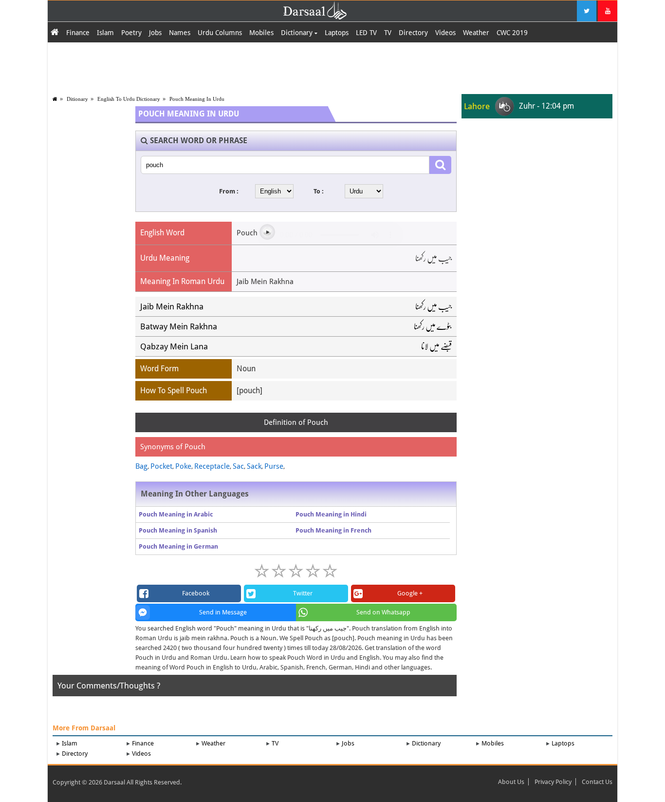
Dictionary (297, 33)
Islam (105, 33)
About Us (511, 781)
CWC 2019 (512, 33)
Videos (445, 33)
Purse (273, 466)
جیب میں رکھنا (433, 306)
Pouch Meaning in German (178, 546)
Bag (141, 466)
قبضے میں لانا (436, 346)
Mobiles (261, 33)
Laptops (337, 33)
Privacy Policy (553, 781)
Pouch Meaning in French (333, 530)
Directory (413, 33)
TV (387, 33)
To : (319, 191)
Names (179, 33)
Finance (78, 33)
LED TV (366, 33)
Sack (254, 466)
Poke (183, 466)
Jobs (155, 33)
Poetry (131, 33)
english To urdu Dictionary (128, 99)
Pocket (161, 466)
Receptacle (212, 466)
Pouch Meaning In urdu (196, 99)
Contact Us (597, 781)
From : (229, 191)
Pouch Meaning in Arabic (176, 514)
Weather (476, 33)
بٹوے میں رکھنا (433, 326)
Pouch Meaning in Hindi (331, 514)
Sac (238, 466)
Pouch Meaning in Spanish (178, 530)
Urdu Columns (220, 33)
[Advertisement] (332, 67)
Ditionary (77, 99)
